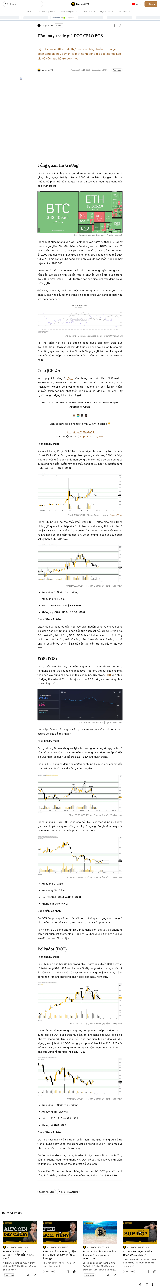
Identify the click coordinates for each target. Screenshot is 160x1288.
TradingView (116, 515)
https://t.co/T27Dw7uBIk (80, 432)
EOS (108, 674)
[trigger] (23, 4)
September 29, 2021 (92, 436)
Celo (70, 378)
